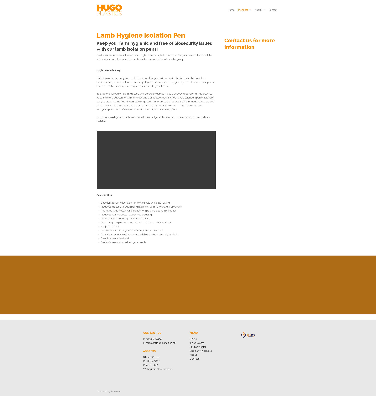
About (258, 10)
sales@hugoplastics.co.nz (161, 342)
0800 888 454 (154, 338)
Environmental (198, 346)
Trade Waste (197, 342)
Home (231, 10)
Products (243, 10)
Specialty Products (201, 350)
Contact (272, 10)
